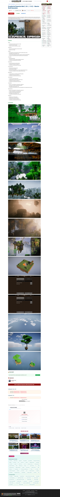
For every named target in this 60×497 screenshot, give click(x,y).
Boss (18, 462)
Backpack (10, 462)
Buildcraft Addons (19, 481)
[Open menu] (10, 1)
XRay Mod (44, 19)
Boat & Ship (14, 462)
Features (18, 13)
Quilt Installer (49, 8)
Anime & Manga (25, 460)
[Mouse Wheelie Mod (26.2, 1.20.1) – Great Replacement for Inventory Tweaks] (13, 446)
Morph (38, 467)
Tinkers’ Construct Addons (12, 481)
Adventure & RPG (15, 460)
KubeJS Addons (11, 484)
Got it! (18, 493)
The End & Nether (23, 472)
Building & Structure (32, 462)
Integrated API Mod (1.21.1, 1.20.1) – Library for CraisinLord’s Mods (24, 450)
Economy (25, 465)
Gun (35, 465)
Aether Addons (30, 481)
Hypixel (39, 465)
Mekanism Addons (21, 484)
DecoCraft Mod (44, 28)
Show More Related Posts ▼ (24, 453)
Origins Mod (44, 27)
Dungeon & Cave (21, 465)
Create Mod (49, 17)
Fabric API (44, 7)
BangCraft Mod (49, 41)
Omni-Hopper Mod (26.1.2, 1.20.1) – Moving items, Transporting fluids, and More (35, 440)
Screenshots (23, 13)
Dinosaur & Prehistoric (11, 465)
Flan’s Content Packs (11, 479)
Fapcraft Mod (49, 40)
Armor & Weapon (30, 460)
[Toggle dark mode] (49, 1)
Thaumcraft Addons (36, 479)
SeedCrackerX (44, 40)
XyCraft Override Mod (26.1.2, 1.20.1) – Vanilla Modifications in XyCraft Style (24, 440)
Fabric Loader (49, 6)
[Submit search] (47, 1)
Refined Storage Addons (32, 484)
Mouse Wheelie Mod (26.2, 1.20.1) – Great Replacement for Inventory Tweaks (13, 450)
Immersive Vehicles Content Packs (20, 479)
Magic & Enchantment (18, 467)
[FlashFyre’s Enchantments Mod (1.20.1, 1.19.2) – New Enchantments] (35, 446)
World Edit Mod (49, 27)
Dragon (16, 465)
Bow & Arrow (22, 462)
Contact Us (24, 490)
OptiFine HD (49, 7)
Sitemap (36, 490)
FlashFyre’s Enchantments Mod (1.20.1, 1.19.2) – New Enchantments (35, 450)
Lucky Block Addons (29, 479)
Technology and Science (17, 472)
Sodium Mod (44, 16)
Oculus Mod (49, 16)
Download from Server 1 (17, 391)
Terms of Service (28, 490)
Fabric (31, 10)
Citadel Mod (44, 36)
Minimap (23, 467)
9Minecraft (29, 494)
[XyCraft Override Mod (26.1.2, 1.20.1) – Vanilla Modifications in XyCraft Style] (24, 436)
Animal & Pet (20, 460)
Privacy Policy (32, 490)
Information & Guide (11, 467)
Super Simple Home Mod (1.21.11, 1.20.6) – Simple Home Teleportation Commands (13, 440)
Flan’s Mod (44, 30)
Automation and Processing (36, 460)
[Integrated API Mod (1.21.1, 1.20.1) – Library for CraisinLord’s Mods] (24, 446)
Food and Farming (32, 465)
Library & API (10, 460)
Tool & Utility (35, 472)
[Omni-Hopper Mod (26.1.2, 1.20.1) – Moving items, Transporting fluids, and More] (35, 436)
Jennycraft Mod (44, 41)
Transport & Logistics (29, 472)
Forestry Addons (25, 481)
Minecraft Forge (44, 6)
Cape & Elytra (37, 462)
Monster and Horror (34, 467)
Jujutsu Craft (49, 19)
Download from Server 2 (23, 391)
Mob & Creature (28, 467)
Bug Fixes (27, 462)
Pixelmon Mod (44, 10)
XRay (38, 472)
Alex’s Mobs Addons (37, 481)
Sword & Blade (10, 472)
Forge (33, 10)
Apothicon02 (24, 10)
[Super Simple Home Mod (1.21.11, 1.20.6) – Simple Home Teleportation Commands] (13, 436)
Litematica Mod (49, 25)
